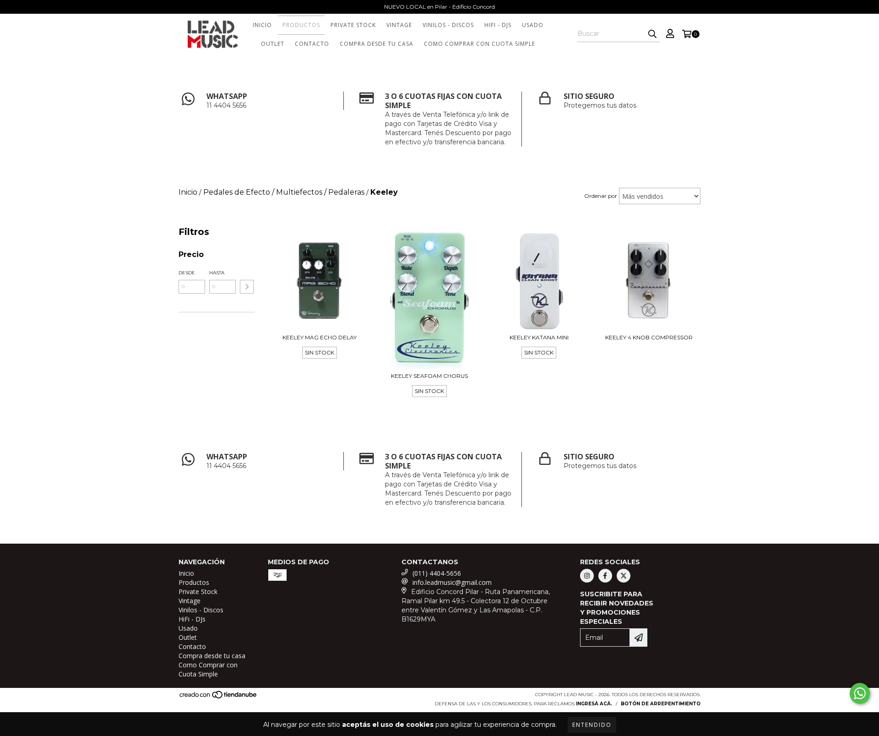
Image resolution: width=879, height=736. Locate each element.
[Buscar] (652, 34)
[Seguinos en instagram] (587, 576)
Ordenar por (600, 195)
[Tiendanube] (219, 697)
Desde (187, 273)
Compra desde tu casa (376, 44)
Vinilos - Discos (448, 25)
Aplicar (247, 287)
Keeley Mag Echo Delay (319, 337)
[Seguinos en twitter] (623, 576)
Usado (532, 25)
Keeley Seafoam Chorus (429, 375)
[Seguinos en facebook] (605, 576)
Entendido (592, 725)
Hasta (216, 273)
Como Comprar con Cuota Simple (479, 44)
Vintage (399, 25)
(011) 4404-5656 (436, 573)
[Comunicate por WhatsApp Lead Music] (860, 693)
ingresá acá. (594, 704)
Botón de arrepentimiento (660, 704)
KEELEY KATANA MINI (539, 337)
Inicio (262, 25)
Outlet (272, 44)
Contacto (312, 44)
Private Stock (353, 25)
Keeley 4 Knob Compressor (649, 337)
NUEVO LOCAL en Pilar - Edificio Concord (439, 6)
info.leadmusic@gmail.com (452, 582)
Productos (301, 25)
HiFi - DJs (497, 25)
